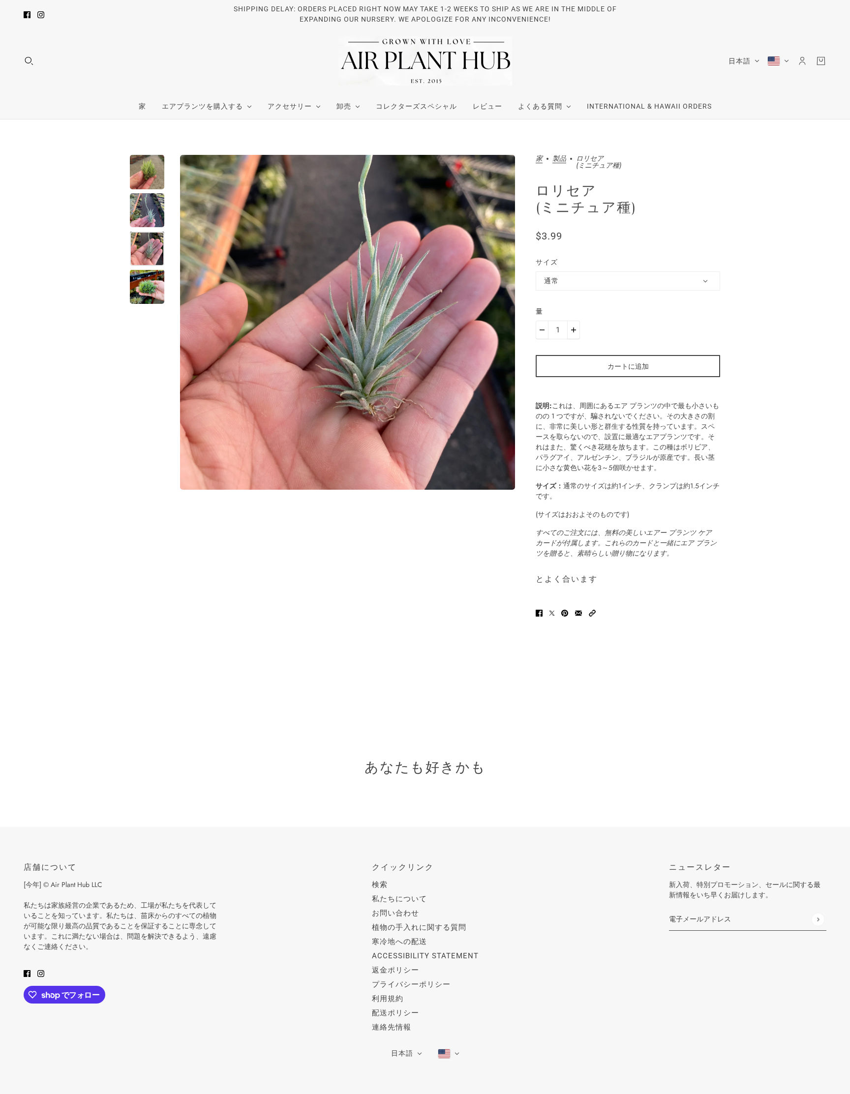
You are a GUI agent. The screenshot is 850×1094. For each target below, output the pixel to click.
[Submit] (817, 919)
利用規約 (387, 998)
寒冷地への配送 (399, 941)
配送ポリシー (395, 1012)
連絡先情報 (391, 1027)
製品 (559, 159)
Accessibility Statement (425, 955)
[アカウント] (802, 61)
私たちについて (399, 898)
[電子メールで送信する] (578, 612)
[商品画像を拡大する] (347, 322)
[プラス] (573, 330)
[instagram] (40, 14)
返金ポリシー (395, 970)
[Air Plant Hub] (425, 61)
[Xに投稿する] (552, 612)
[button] (592, 612)
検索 (380, 884)
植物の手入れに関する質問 (419, 927)
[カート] (821, 61)
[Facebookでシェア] (539, 612)
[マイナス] (542, 330)
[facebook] (27, 14)
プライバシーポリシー (411, 984)
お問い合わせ (395, 913)
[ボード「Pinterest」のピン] (564, 612)
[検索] (29, 61)
